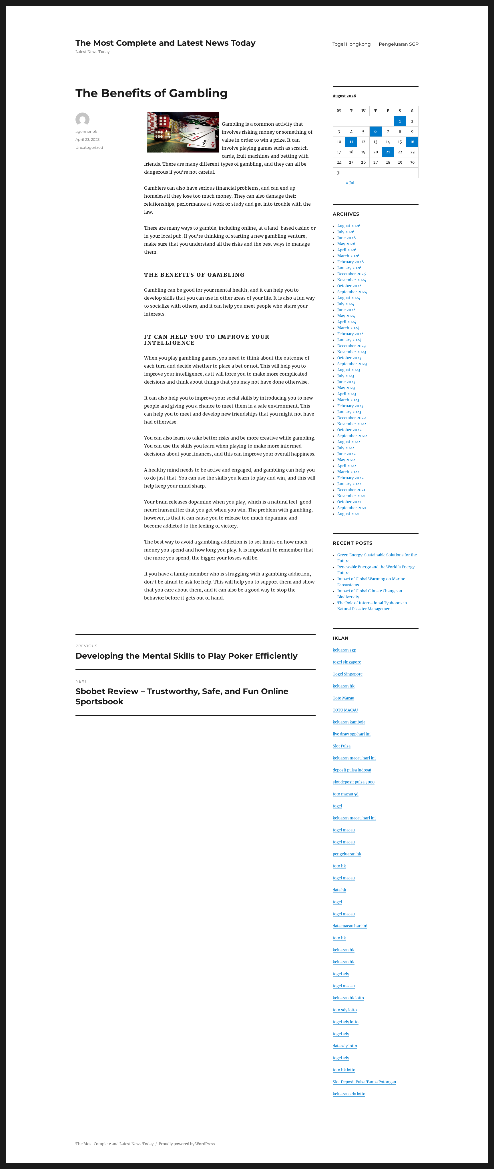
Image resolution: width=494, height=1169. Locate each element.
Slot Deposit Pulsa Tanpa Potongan (364, 1082)
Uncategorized (89, 147)
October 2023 (349, 358)
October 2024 (349, 286)
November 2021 (351, 496)
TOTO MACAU (345, 710)
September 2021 (351, 508)
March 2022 (348, 472)
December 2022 (351, 418)
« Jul (350, 183)
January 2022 (349, 484)
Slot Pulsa (341, 746)
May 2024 (346, 316)
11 (351, 141)
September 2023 (352, 364)
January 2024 (349, 340)
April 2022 (346, 466)
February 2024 (350, 334)
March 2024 (348, 328)
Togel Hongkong (351, 44)
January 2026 (349, 268)
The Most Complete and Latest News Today (165, 43)
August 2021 (348, 514)
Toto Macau (343, 698)
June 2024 (346, 310)
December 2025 (351, 274)
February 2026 (350, 262)
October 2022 (349, 430)
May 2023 (346, 388)
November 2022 (351, 424)
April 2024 (346, 322)
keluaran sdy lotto (349, 1094)
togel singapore (347, 662)
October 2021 (349, 502)
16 (412, 141)
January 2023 (349, 412)
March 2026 (348, 256)
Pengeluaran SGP (399, 44)
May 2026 (346, 244)
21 (388, 152)
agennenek (86, 131)
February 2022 (350, 478)
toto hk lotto (344, 1070)
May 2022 (346, 460)
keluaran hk (343, 686)
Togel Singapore (347, 674)
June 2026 (346, 238)
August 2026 (348, 226)
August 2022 (348, 442)
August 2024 (348, 298)
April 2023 (346, 394)
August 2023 (348, 370)
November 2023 (351, 352)
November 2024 (351, 280)
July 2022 (345, 448)
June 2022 (346, 454)
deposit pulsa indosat (352, 770)
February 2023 (350, 406)
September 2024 (352, 292)
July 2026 (345, 232)
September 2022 (352, 436)
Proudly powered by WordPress (187, 1144)
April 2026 (346, 250)
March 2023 (348, 400)
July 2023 (345, 376)
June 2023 (346, 382)
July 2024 (345, 304)
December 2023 (351, 346)
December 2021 (351, 490)
